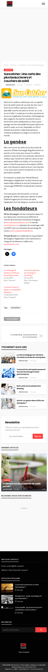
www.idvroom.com (11, 225)
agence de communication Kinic (27, 667)
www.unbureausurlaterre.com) (16, 222)
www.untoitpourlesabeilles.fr (21, 231)
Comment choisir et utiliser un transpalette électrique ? (12, 289)
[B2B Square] (9, 4)
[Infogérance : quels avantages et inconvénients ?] (7, 599)
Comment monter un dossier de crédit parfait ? (22, 485)
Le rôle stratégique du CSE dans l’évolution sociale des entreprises (31, 356)
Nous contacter (24, 652)
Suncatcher (37, 85)
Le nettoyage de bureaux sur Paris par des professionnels (11, 272)
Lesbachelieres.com (24, 669)
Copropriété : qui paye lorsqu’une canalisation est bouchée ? (28, 608)
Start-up (8, 70)
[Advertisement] (24, 32)
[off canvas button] (43, 4)
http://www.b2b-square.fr (18, 570)
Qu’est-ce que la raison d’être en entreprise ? (30, 401)
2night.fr (16, 669)
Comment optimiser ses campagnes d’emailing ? (31, 272)
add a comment (12, 319)
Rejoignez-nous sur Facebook (16, 496)
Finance (7, 480)
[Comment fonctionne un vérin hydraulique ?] (7, 588)
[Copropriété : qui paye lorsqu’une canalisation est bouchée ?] (7, 607)
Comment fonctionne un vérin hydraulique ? (27, 586)
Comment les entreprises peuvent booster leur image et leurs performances (31, 371)
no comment (28, 85)
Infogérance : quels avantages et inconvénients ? (28, 597)
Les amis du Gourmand (37, 669)
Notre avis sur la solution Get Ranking (29, 387)
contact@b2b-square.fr (15, 566)
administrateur (10, 85)
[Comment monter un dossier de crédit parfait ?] (24, 472)
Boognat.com (9, 669)
